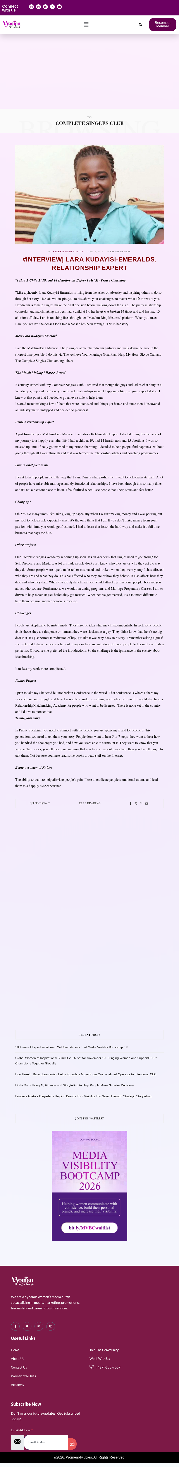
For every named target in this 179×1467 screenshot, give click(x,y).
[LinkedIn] (38, 1326)
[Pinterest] (141, 803)
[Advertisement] (89, 76)
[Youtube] (59, 6)
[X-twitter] (52, 6)
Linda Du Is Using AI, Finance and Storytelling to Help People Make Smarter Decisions (74, 1085)
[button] (86, 24)
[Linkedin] (45, 6)
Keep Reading (90, 803)
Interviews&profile (67, 251)
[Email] (146, 803)
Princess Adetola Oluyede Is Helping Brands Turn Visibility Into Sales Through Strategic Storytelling (83, 1096)
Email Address (22, 1430)
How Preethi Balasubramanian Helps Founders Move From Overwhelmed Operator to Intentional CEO (86, 1074)
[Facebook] (31, 6)
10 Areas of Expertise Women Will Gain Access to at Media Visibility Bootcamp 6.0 (71, 1047)
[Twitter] (135, 803)
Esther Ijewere (120, 251)
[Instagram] (38, 6)
